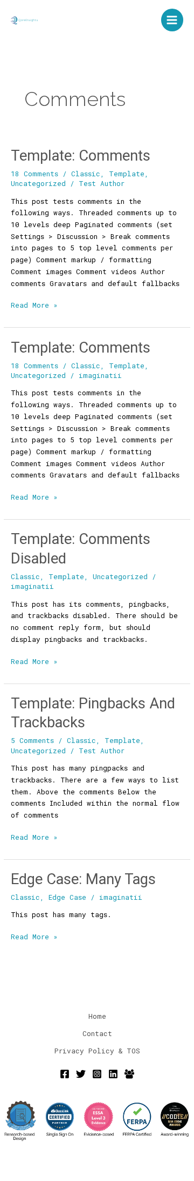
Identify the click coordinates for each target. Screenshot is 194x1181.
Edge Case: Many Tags (83, 879)
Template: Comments (80, 155)
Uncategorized (38, 183)
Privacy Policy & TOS (97, 1050)
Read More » (34, 304)
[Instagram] (97, 1074)
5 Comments (32, 740)
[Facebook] (65, 1074)
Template (126, 173)
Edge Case (67, 897)
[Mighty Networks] (129, 1074)
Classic (85, 173)
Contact (97, 1033)
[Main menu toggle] (172, 20)
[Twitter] (81, 1074)
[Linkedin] (113, 1074)
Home (97, 1016)
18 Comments (34, 173)
